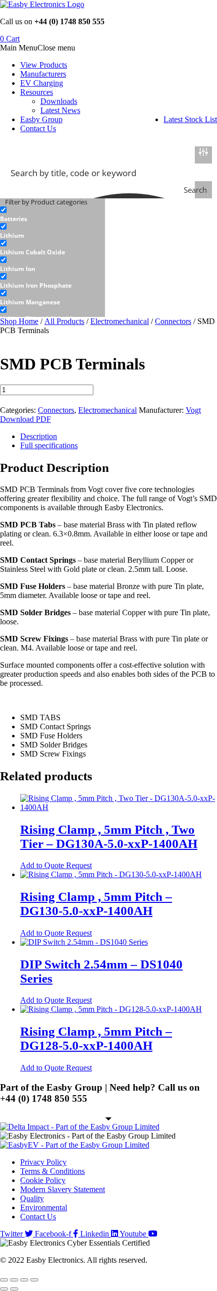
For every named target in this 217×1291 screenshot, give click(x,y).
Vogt (193, 410)
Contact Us (38, 128)
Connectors (173, 321)
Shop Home (19, 321)
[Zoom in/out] (4, 1279)
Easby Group (41, 119)
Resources (36, 92)
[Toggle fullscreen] (14, 1279)
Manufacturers (43, 74)
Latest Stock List (190, 119)
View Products (43, 65)
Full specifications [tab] (49, 445)
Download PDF (25, 419)
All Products (64, 321)
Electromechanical (119, 321)
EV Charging (41, 83)
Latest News (60, 110)
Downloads (58, 101)
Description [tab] (38, 436)
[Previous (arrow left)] (4, 1288)
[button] (37, 47)
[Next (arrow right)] (14, 1288)
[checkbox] (50, 214)
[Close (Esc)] (34, 1279)
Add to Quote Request (56, 865)
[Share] (24, 1279)
